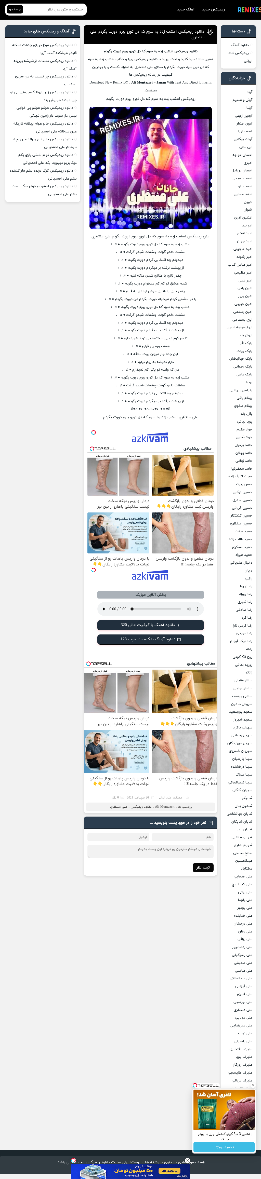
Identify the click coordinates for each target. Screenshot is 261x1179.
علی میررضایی (241, 1025)
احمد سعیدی (242, 178)
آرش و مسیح (242, 100)
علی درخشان (243, 923)
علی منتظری (118, 807)
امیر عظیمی (243, 272)
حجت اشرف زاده (240, 476)
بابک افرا (246, 343)
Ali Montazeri (165, 807)
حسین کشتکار (241, 515)
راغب (248, 578)
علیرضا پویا (244, 1056)
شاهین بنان (243, 806)
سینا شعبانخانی (240, 782)
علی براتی (245, 892)
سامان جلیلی (242, 688)
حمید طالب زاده (240, 539)
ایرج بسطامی (242, 319)
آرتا (249, 92)
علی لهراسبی (242, 1002)
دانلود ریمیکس (141, 807)
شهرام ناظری (243, 845)
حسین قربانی (242, 508)
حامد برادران (243, 445)
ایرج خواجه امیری (239, 327)
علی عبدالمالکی (241, 978)
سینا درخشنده (241, 766)
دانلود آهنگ (240, 45)
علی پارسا (245, 900)
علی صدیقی (243, 962)
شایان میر (244, 829)
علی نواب (245, 1033)
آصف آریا (245, 131)
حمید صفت (243, 531)
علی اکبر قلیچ (242, 884)
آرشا (249, 107)
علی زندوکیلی (242, 955)
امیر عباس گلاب (240, 264)
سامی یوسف (242, 696)
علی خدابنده (243, 915)
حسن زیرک (244, 484)
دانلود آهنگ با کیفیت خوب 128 (148, 639)
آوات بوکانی (243, 139)
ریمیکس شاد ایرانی (170, 798)
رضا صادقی (244, 609)
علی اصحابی (243, 876)
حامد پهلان (244, 453)
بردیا (249, 382)
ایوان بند (245, 335)
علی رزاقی (245, 939)
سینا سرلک (244, 774)
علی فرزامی (243, 986)
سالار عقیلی (243, 680)
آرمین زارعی (243, 115)
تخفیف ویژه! (224, 1147)
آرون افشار (244, 123)
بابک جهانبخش (240, 358)
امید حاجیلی (242, 249)
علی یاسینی (243, 1041)
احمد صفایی (243, 194)
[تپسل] (73, 1160)
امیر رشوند (244, 256)
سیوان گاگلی (242, 790)
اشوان (248, 209)
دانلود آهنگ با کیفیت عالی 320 (148, 625)
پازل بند (246, 413)
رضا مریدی (244, 633)
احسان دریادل (242, 170)
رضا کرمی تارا (242, 625)
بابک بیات (244, 351)
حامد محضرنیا (241, 468)
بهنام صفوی (243, 405)
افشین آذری (243, 217)
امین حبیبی (243, 304)
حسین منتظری (241, 523)
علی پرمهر (245, 907)
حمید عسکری (242, 547)
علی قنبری (244, 994)
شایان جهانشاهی (239, 813)
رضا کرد (247, 617)
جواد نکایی (244, 437)
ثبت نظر (203, 867)
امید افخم (244, 233)
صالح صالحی (242, 853)
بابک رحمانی (242, 366)
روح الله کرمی (242, 657)
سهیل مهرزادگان (239, 743)
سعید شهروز (242, 719)
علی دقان (245, 931)
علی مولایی (243, 1017)
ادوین (248, 202)
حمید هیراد (244, 554)
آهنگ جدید (185, 9)
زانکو (248, 672)
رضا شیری (245, 602)
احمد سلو (245, 186)
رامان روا (246, 586)
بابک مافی (244, 374)
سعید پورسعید (240, 711)
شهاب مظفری (241, 837)
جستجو (15, 9)
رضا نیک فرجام (241, 641)
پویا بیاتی (244, 421)
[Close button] (187, 1160)
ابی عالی (245, 147)
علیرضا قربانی (242, 1080)
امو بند (247, 225)
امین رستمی (242, 311)
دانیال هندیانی (241, 562)
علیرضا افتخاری (240, 1049)
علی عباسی (243, 970)
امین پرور (245, 296)
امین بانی (245, 288)
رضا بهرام (245, 594)
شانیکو (247, 798)
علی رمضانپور (242, 947)
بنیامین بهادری (240, 390)
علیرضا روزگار (242, 1064)
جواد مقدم (244, 429)
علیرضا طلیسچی (240, 1072)
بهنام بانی (244, 398)
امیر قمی (245, 280)
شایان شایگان (241, 821)
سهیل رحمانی (241, 735)
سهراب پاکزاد (242, 727)
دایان (248, 570)
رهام (249, 649)
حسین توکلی (242, 492)
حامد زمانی (244, 460)
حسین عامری (242, 500)
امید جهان (244, 241)
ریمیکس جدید (213, 9)
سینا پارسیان (242, 758)
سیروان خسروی (240, 751)
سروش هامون (241, 704)
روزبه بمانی (243, 664)
